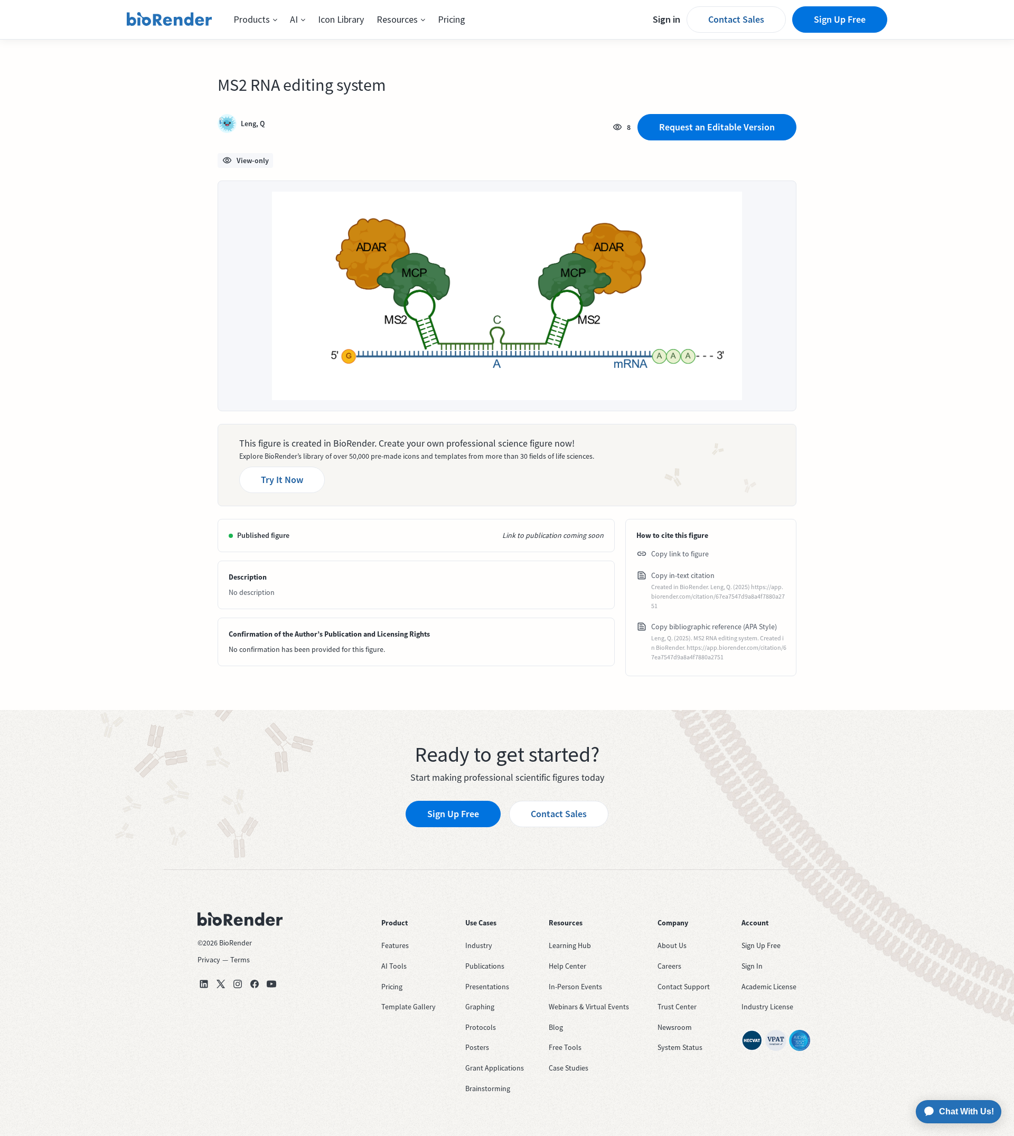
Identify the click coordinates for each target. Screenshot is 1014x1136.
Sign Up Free (840, 19)
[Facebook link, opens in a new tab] (254, 984)
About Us (672, 945)
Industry (478, 945)
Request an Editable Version (717, 127)
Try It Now (282, 480)
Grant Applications (494, 1068)
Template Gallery (408, 1006)
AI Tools (394, 966)
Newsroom (675, 1027)
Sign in (666, 19)
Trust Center (677, 1006)
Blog (556, 1027)
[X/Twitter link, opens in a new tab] (220, 984)
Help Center (567, 966)
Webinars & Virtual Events (589, 1006)
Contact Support (684, 986)
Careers (669, 966)
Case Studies (568, 1068)
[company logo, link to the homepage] (169, 19)
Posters (477, 1047)
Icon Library (341, 19)
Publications (484, 966)
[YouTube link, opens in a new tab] (271, 984)
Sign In (752, 966)
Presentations (487, 986)
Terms (240, 959)
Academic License (768, 986)
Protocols (480, 1027)
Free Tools (565, 1047)
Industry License (767, 1006)
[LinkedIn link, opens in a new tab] (204, 984)
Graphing (479, 1006)
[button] (255, 20)
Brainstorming (487, 1088)
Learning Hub (570, 945)
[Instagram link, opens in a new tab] (237, 984)
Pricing (451, 19)
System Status (680, 1047)
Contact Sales (736, 19)
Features (395, 945)
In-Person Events (575, 986)
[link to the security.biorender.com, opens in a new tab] (752, 1040)
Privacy (209, 959)
